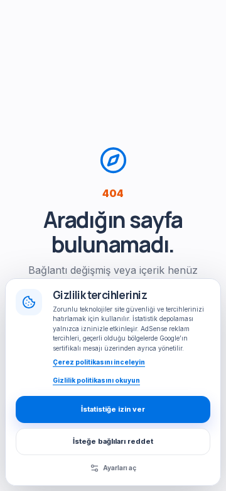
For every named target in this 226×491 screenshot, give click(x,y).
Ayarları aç (119, 467)
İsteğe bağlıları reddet (113, 441)
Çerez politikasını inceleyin (99, 362)
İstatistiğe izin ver (113, 409)
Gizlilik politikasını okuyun (96, 380)
